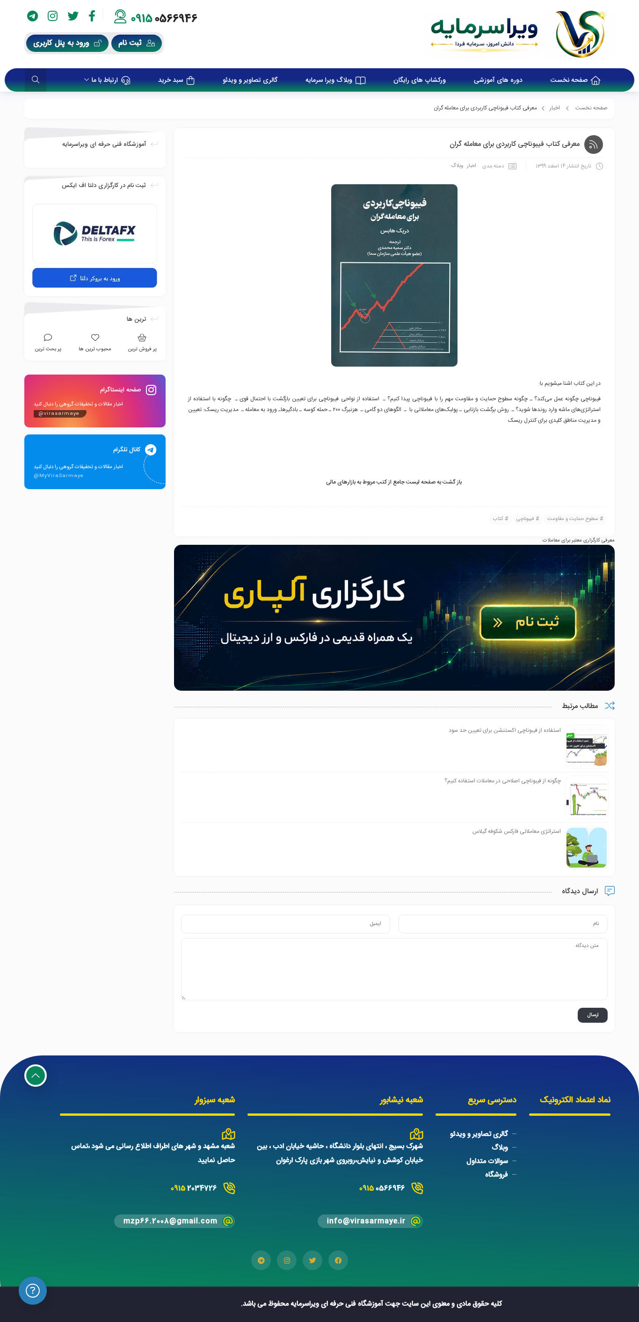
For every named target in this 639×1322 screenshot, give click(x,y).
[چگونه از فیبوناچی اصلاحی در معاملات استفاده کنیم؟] (587, 798)
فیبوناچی (525, 519)
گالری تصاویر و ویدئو (479, 1134)
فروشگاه (496, 1175)
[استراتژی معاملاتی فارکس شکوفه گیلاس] (587, 848)
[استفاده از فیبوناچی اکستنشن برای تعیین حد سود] (587, 747)
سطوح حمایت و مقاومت (572, 519)
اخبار (555, 108)
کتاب (498, 519)
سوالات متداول (487, 1161)
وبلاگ (457, 166)
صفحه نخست (591, 108)
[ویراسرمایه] (519, 34)
